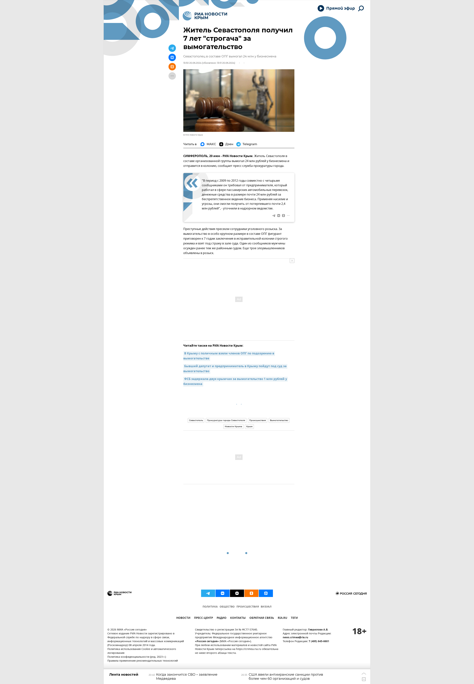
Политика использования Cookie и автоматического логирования (141, 651)
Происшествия (257, 420)
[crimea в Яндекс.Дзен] (237, 593)
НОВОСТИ (183, 618)
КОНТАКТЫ (238, 618)
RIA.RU (282, 618)
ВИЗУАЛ (266, 607)
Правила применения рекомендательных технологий (142, 661)
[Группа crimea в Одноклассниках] (251, 593)
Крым (249, 426)
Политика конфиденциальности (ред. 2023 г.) (136, 657)
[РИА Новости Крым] (204, 16)
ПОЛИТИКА (210, 607)
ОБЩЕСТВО (227, 607)
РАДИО (221, 618)
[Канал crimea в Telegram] (208, 593)
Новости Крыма (233, 426)
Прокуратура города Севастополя (226, 420)
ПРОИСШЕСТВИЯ (247, 607)
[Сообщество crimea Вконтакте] (223, 593)
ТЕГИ (294, 618)
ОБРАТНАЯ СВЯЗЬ (261, 618)
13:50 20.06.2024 (192, 62)
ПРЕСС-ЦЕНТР (203, 618)
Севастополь (196, 420)
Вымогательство (279, 420)
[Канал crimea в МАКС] (266, 593)
